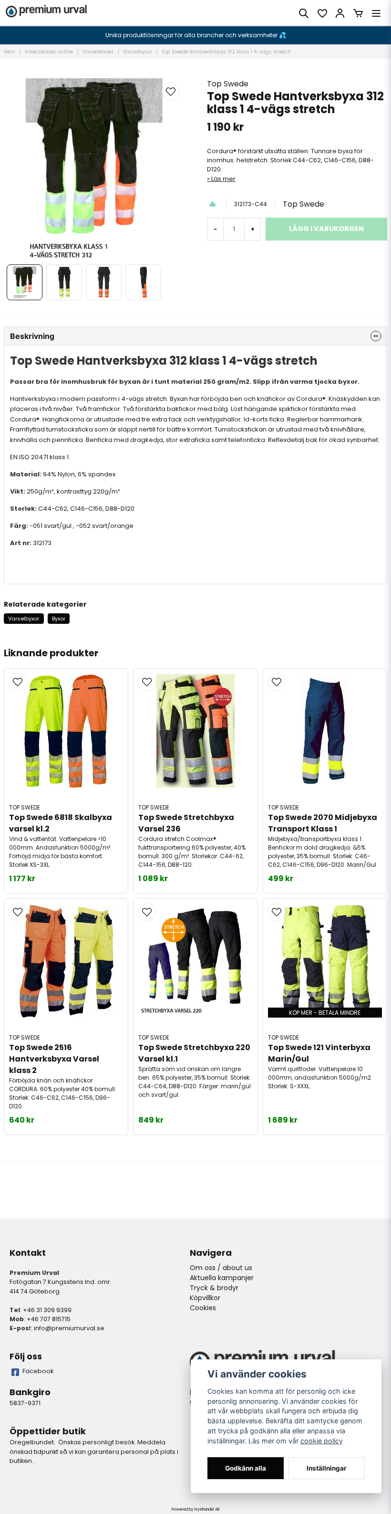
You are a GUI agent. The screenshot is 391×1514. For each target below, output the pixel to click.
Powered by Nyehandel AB (195, 1509)
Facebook (38, 1371)
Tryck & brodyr (214, 1288)
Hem (9, 51)
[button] (170, 91)
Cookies (203, 1308)
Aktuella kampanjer (222, 1278)
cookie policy (321, 1441)
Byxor (58, 618)
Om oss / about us (221, 1267)
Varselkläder (97, 51)
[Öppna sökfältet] (304, 13)
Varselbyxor (137, 51)
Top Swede (227, 83)
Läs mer (223, 179)
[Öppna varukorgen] (358, 13)
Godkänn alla (245, 1468)
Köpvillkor (205, 1298)
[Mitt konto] (340, 13)
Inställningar (327, 1468)
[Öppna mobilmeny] (376, 13)
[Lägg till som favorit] (322, 13)
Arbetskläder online (49, 51)
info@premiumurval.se (69, 1328)
